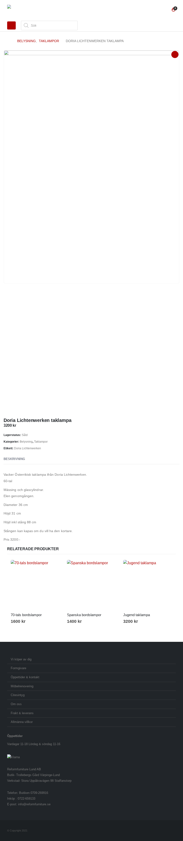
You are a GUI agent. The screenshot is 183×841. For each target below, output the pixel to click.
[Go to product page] (35, 584)
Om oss (16, 704)
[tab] (33, 459)
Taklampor (41, 441)
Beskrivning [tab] (14, 459)
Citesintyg (18, 695)
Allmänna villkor (22, 722)
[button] (11, 25)
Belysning (26, 441)
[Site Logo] (20, 10)
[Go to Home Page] (8, 41)
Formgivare (18, 668)
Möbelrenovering (22, 686)
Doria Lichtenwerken (27, 448)
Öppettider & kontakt (25, 677)
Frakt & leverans (22, 713)
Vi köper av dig (21, 659)
